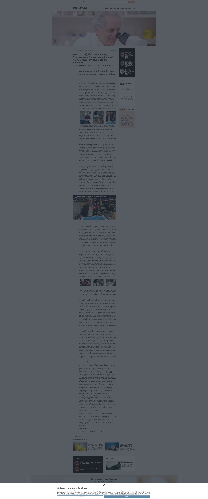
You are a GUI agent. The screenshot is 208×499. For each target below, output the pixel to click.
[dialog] (104, 491)
